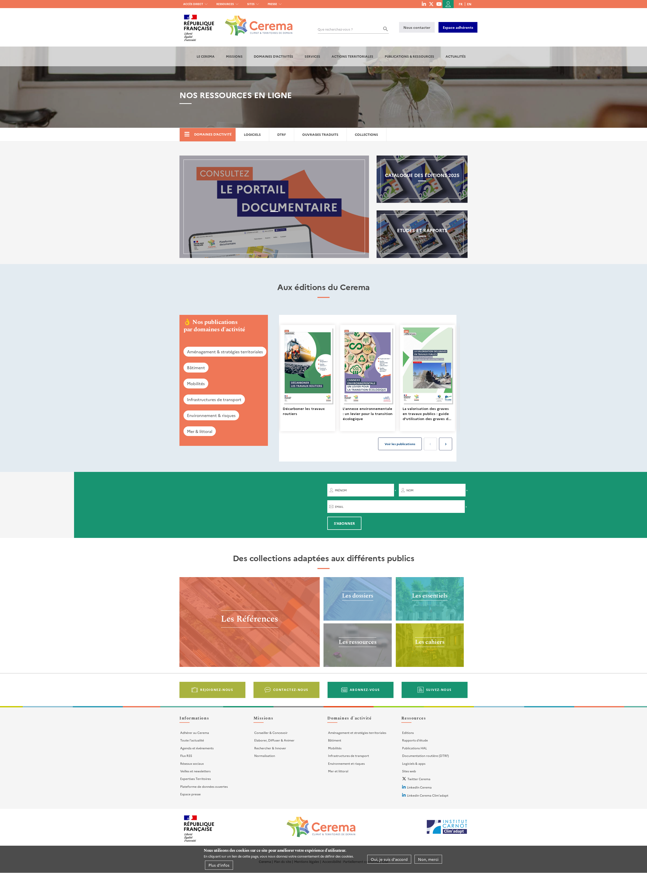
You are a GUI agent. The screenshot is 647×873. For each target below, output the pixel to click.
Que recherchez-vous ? (335, 29)
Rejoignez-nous (216, 689)
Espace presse (190, 794)
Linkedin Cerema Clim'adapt (427, 795)
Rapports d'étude (415, 740)
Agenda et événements (197, 748)
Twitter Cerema (418, 779)
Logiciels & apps (413, 763)
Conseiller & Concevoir (271, 732)
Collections (366, 134)
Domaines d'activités (273, 56)
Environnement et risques (346, 763)
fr (461, 4)
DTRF (281, 134)
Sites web (409, 771)
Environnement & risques (211, 415)
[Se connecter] (448, 4)
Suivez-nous (439, 689)
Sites (251, 4)
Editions (408, 732)
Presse (272, 4)
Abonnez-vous (365, 689)
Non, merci (428, 859)
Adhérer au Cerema (194, 732)
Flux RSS (186, 755)
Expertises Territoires (195, 778)
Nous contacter (416, 27)
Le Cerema (206, 56)
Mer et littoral (338, 771)
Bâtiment (196, 367)
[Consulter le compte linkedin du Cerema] (424, 4)
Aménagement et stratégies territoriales (357, 732)
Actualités (456, 56)
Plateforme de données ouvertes (204, 786)
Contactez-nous (290, 689)
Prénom (341, 490)
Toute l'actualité (192, 740)
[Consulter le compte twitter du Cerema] (431, 4)
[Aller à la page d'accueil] (256, 22)
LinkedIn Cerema (419, 787)
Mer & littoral (199, 431)
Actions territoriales (352, 56)
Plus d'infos (219, 865)
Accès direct (193, 4)
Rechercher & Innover (270, 748)
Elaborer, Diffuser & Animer (274, 740)
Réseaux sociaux (192, 763)
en (469, 4)
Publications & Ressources (409, 56)
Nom (409, 490)
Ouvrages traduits (320, 134)
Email (339, 506)
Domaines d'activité (213, 134)
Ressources (225, 4)
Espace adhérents (458, 27)
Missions (234, 56)
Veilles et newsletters (195, 771)
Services (312, 56)
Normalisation (264, 755)
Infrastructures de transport (214, 399)
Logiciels (252, 134)
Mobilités (196, 383)
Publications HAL (414, 748)
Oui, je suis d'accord (389, 859)
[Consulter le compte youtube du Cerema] (439, 4)
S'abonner (344, 523)
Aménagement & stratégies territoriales (225, 351)
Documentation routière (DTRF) (425, 755)
